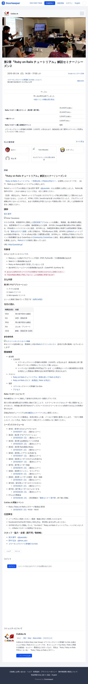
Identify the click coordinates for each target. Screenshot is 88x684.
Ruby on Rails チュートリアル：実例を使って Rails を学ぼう (37, 377)
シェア (8, 551)
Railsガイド (22, 240)
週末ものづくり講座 (18, 231)
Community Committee (42, 237)
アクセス (16, 389)
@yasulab (45, 188)
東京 (24, 638)
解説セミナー (34, 413)
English (77, 3)
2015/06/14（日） (20, 468)
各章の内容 (37, 299)
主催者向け (50, 3)
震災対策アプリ (39, 222)
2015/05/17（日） (20, 432)
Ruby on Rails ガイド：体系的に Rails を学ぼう (32, 380)
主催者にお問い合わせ (18, 672)
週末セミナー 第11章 (48, 498)
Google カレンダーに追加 (76, 73)
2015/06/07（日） (20, 456)
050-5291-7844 (36, 3)
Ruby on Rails (37, 638)
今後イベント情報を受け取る (44, 99)
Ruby (29, 638)
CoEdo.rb (14, 14)
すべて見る (80, 141)
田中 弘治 (12, 540)
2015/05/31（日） (20, 450)
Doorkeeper (48, 679)
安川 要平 (7, 214)
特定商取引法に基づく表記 (40, 675)
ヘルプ (29, 672)
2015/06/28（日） (20, 492)
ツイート (17, 551)
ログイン (69, 3)
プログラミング (47, 638)
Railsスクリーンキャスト (46, 344)
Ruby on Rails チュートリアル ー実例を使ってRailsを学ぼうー (31, 181)
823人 (19, 638)
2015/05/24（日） (20, 438)
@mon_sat (22, 540)
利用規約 (36, 672)
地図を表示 (80, 81)
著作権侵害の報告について (68, 672)
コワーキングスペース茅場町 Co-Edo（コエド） (25, 80)
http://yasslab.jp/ (15, 244)
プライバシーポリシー (49, 672)
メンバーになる (25, 656)
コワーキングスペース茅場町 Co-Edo (23, 544)
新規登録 (60, 3)
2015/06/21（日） (20, 480)
